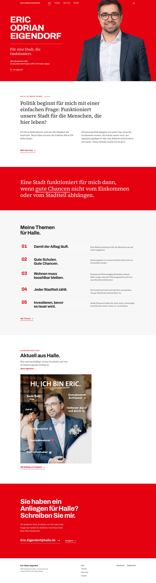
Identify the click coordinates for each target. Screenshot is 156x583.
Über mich (66, 3)
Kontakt (76, 3)
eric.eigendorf (18, 69)
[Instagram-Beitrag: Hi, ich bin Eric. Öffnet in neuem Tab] (56, 418)
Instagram (70, 541)
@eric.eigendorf (27, 368)
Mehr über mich (27, 150)
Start (49, 3)
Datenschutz (131, 565)
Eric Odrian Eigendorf (30, 3)
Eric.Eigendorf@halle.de (40, 540)
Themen (57, 3)
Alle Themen (26, 319)
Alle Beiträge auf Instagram (32, 467)
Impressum (120, 565)
